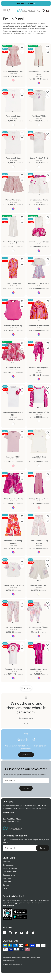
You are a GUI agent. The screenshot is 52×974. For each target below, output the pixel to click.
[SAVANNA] (26, 10)
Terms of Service (35, 957)
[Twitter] (16, 932)
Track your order (9, 875)
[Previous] (4, 3)
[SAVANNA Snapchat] (33, 932)
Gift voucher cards (9, 872)
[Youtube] (21, 932)
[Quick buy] (22, 52)
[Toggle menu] (4, 10)
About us (6, 862)
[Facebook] (4, 932)
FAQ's (5, 888)
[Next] (48, 3)
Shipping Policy (16, 957)
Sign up (26, 788)
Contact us (7, 882)
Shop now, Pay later (10, 868)
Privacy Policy (25, 957)
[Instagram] (10, 932)
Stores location (8, 865)
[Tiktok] (27, 932)
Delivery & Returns (8, 960)
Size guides (7, 878)
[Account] (38, 10)
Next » (28, 688)
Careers (6, 885)
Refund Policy (7, 957)
